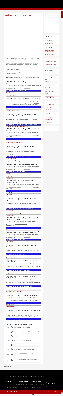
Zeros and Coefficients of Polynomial (12, 110)
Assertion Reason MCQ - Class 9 (50, 61)
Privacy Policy (55, 391)
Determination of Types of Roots (11, 144)
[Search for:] (51, 14)
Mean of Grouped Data (10, 304)
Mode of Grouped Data (10, 306)
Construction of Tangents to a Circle (12, 257)
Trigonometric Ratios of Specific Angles (13, 212)
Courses (45, 3)
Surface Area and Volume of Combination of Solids (15, 289)
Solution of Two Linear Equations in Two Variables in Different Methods (18, 126)
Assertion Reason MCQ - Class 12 (50, 65)
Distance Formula (9, 192)
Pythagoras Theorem (9, 178)
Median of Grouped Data (10, 307)
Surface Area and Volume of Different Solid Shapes (15, 288)
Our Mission (51, 3)
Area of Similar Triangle (10, 176)
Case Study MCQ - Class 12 (49, 54)
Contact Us (56, 3)
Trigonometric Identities (10, 215)
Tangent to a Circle (9, 241)
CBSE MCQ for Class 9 (48, 38)
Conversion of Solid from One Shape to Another (14, 291)
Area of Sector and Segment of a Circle (13, 273)
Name (46, 79)
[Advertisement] (37, 393)
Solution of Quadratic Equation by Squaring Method (15, 142)
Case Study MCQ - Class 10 (49, 51)
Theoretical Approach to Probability (12, 320)
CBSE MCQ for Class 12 (49, 43)
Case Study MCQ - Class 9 (49, 50)
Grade (46, 83)
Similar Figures (8, 173)
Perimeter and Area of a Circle (11, 272)
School (46, 89)
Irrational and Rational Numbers (11, 95)
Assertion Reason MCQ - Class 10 (50, 62)
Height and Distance (9, 229)
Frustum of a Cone (9, 293)
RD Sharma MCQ (54, 8)
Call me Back (49, 97)
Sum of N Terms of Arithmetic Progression (13, 161)
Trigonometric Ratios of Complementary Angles (14, 213)
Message (46, 93)
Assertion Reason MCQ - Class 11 (50, 64)
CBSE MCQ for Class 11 (48, 41)
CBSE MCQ (7, 14)
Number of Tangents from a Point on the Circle (14, 242)
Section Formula (9, 194)
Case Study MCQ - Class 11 (49, 53)
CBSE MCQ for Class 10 (49, 40)
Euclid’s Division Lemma (10, 92)
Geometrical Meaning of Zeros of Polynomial (13, 108)
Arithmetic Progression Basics (11, 158)
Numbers (47, 85)
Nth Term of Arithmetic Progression (12, 160)
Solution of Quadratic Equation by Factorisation (14, 140)
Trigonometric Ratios (9, 210)
